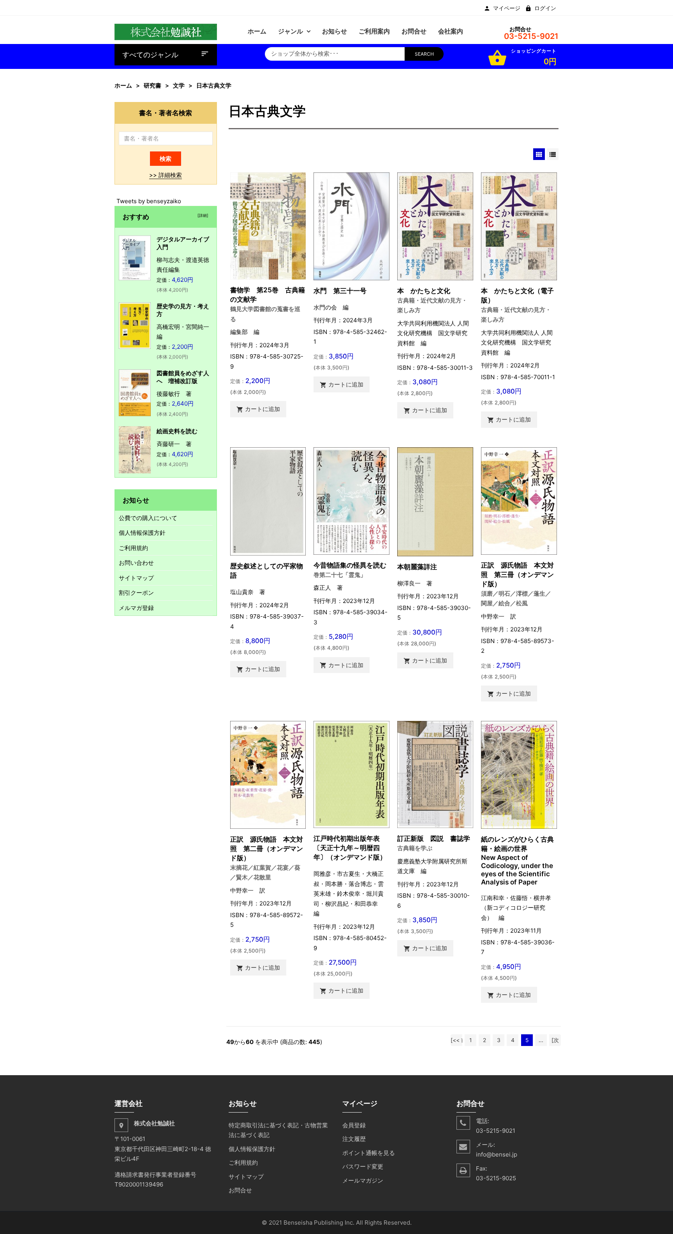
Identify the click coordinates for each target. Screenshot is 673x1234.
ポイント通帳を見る (368, 1153)
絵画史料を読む (177, 431)
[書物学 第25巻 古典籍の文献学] (268, 225)
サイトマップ (136, 578)
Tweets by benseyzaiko (148, 201)
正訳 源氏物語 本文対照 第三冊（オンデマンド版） (517, 574)
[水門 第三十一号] (351, 225)
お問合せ (240, 1190)
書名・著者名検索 (165, 113)
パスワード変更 (362, 1166)
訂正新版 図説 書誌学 (433, 838)
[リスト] (552, 154)
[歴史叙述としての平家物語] (268, 500)
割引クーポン (136, 592)
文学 (179, 85)
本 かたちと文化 (423, 291)
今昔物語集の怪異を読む (350, 565)
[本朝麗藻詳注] (435, 501)
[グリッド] (539, 154)
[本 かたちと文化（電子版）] (519, 225)
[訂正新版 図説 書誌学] (435, 774)
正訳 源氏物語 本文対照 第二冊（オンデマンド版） (266, 848)
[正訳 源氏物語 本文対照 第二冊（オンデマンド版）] (268, 774)
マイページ (506, 8)
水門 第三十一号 (340, 291)
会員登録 (354, 1125)
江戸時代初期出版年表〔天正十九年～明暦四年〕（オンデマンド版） (350, 847)
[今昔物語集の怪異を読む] (351, 500)
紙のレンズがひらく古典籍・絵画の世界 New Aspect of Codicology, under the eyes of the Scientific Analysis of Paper (517, 860)
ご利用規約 (133, 548)
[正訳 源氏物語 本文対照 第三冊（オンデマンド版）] (519, 500)
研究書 (152, 85)
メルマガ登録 (136, 608)
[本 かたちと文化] (435, 225)
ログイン (545, 8)
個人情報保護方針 (142, 532)
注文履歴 (354, 1139)
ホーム (123, 85)
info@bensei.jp (496, 1154)
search (424, 54)
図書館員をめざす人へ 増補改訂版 (183, 377)
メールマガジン (362, 1180)
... (541, 1040)
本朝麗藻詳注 (417, 567)
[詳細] (201, 215)
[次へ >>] (555, 1041)
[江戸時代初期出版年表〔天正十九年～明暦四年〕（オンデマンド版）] (351, 774)
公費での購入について (148, 518)
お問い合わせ (136, 562)
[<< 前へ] (456, 1041)
